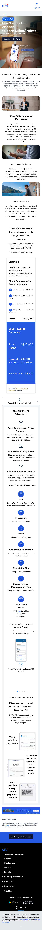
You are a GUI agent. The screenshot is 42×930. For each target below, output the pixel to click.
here (7, 825)
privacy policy (25, 920)
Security (8, 872)
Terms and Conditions (14, 854)
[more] (4, 13)
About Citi (8, 881)
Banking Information (13, 877)
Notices (7, 867)
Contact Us (9, 886)
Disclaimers (9, 863)
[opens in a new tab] (5, 6)
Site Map (8, 891)
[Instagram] (16, 907)
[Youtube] (21, 907)
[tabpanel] (21, 605)
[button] (15, 691)
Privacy (7, 859)
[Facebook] (25, 907)
